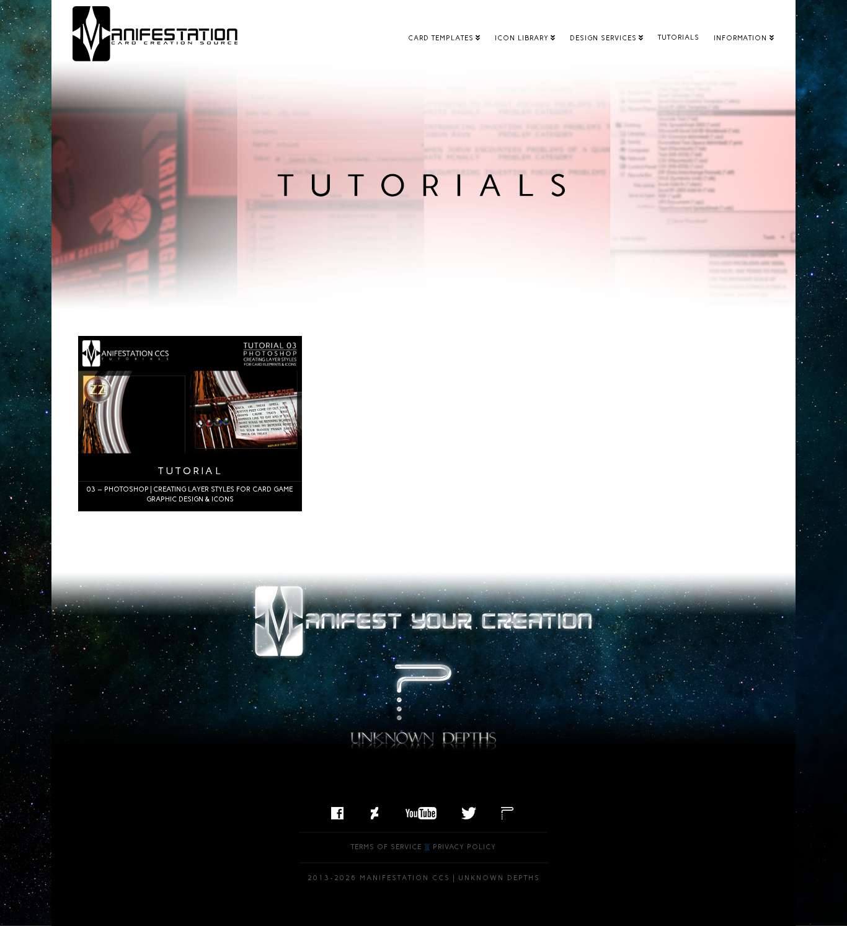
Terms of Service (386, 847)
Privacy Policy (464, 847)
